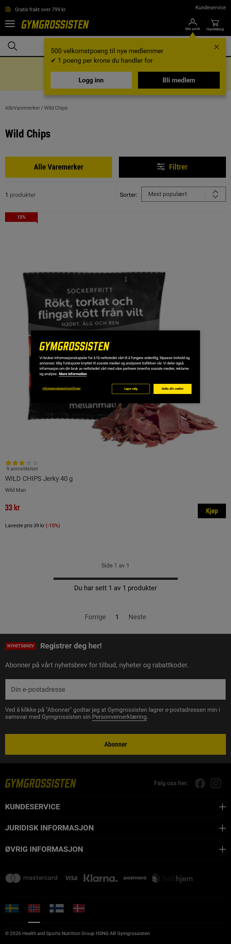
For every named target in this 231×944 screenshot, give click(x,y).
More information (73, 374)
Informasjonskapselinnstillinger (62, 388)
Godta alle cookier (173, 389)
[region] (115, 366)
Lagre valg (130, 389)
